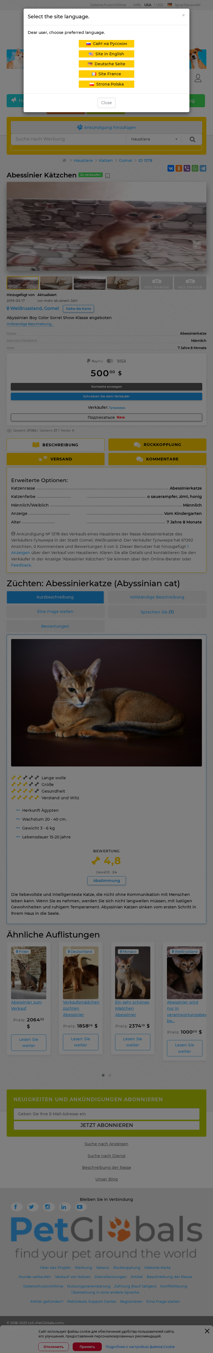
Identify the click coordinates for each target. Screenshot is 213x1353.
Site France (108, 73)
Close (106, 102)
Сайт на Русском (109, 43)
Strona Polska (109, 84)
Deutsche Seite (108, 63)
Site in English (108, 53)
